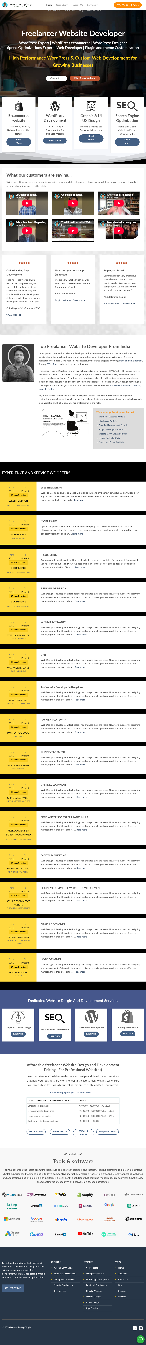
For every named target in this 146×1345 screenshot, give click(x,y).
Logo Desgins (92, 1308)
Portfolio (122, 1297)
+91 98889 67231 (128, 5)
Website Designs (93, 1297)
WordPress (52, 364)
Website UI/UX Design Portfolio (113, 434)
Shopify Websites (94, 1291)
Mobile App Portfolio (108, 421)
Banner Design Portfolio (109, 438)
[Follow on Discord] (141, 1329)
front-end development (130, 361)
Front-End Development (65, 1274)
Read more (79, 500)
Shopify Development (63, 1285)
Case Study (62, 5)
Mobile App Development (97, 1280)
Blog (81, 10)
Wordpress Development (65, 1280)
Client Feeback (92, 1268)
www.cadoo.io (13, 315)
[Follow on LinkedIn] (135, 1329)
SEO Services (60, 1291)
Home (49, 5)
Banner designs (93, 1303)
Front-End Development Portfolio (113, 425)
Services (91, 5)
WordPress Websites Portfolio (112, 417)
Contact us (123, 1280)
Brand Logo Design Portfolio (111, 442)
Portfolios (53, 10)
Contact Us (69, 10)
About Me (78, 5)
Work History (94, 10)
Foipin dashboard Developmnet (70, 300)
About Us (122, 1274)
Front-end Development (96, 1285)
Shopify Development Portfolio (112, 430)
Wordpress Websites (95, 1274)
